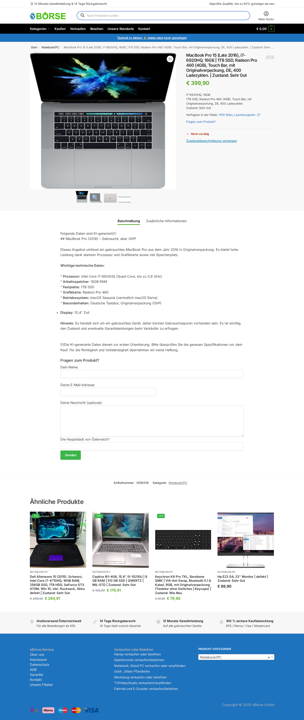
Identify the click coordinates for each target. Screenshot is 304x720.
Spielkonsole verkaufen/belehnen (139, 660)
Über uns (37, 654)
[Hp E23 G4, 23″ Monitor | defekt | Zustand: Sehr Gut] (246, 540)
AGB (33, 669)
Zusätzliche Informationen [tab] (166, 221)
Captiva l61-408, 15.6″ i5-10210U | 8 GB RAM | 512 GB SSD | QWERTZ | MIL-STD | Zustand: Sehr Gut (119, 581)
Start (34, 47)
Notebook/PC (50, 47)
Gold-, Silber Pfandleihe (132, 671)
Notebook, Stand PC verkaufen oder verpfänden (150, 666)
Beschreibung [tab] (129, 221)
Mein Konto (266, 19)
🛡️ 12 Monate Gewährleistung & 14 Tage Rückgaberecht (68, 3)
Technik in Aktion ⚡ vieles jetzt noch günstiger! (152, 38)
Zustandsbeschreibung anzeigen (211, 141)
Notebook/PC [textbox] (235, 657)
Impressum (38, 659)
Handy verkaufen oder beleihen (137, 654)
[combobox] (236, 657)
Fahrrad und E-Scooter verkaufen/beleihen (146, 689)
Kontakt (36, 680)
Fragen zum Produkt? (201, 121)
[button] (265, 29)
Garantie (36, 675)
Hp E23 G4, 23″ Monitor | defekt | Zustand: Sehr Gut (243, 579)
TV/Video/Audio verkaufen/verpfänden (142, 683)
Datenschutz (39, 664)
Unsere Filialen (41, 685)
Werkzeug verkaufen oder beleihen (140, 677)
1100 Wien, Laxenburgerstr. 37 (239, 115)
